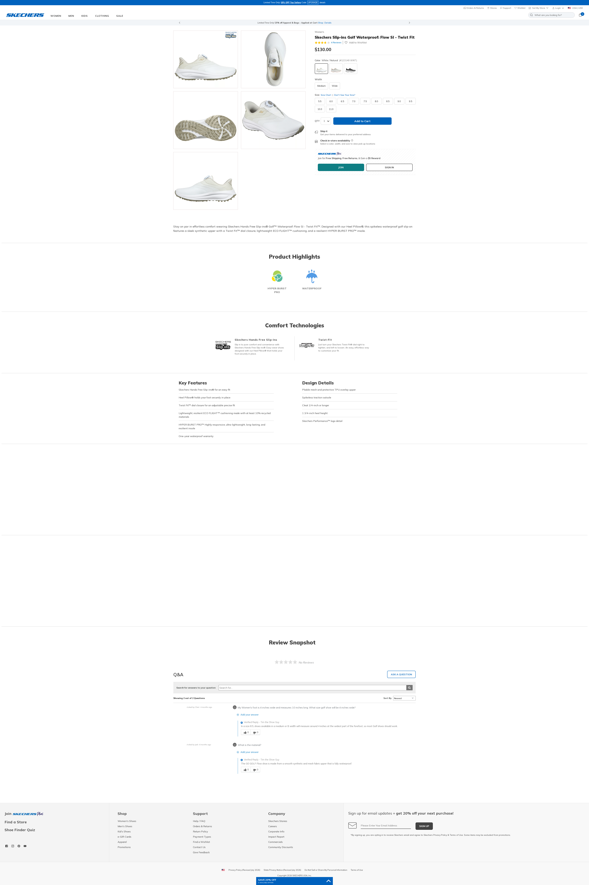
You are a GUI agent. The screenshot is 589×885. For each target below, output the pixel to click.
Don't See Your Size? (344, 95)
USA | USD (577, 8)
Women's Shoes (127, 821)
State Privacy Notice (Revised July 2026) (282, 870)
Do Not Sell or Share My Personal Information (326, 870)
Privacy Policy (440, 835)
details (322, 2)
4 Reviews (336, 42)
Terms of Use (456, 835)
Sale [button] (119, 15)
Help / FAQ (199, 821)
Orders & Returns (475, 8)
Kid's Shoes (124, 831)
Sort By (387, 698)
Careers (272, 826)
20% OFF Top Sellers (291, 2)
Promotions (124, 847)
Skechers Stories (277, 821)
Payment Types (202, 836)
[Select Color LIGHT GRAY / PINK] (336, 68)
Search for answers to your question (196, 687)
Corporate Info (276, 831)
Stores (493, 8)
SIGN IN (389, 167)
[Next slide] (409, 22)
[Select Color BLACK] (350, 68)
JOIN (341, 167)
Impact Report (276, 836)
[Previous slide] (179, 22)
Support (506, 8)
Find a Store (16, 822)
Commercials (275, 841)
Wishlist (521, 8)
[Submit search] (409, 687)
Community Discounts (280, 847)
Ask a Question (401, 674)
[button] (558, 8)
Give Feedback (201, 852)
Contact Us (199, 847)
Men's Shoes (125, 826)
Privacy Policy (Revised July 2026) (244, 870)
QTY (317, 121)
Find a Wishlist (201, 841)
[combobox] (551, 15)
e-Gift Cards (124, 836)
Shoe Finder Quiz (20, 830)
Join (9, 814)
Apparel (122, 841)
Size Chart (326, 95)
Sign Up (424, 826)
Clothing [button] (102, 15)
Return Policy (200, 831)
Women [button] (55, 15)
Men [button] (71, 15)
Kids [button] (84, 15)
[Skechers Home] (25, 15)
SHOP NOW (308, 22)
